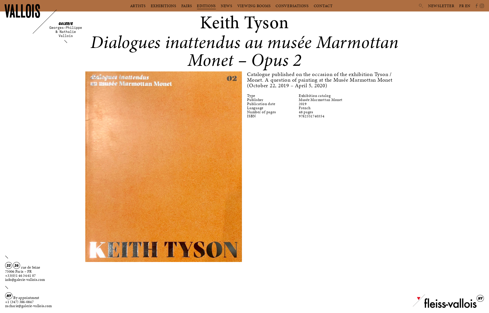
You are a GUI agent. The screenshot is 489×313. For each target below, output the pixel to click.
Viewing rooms (254, 5)
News (226, 5)
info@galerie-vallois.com (25, 279)
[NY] (445, 306)
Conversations (292, 5)
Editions (206, 5)
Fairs (186, 5)
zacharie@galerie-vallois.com (28, 305)
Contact (323, 5)
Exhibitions (163, 5)
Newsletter (441, 5)
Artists (138, 5)
